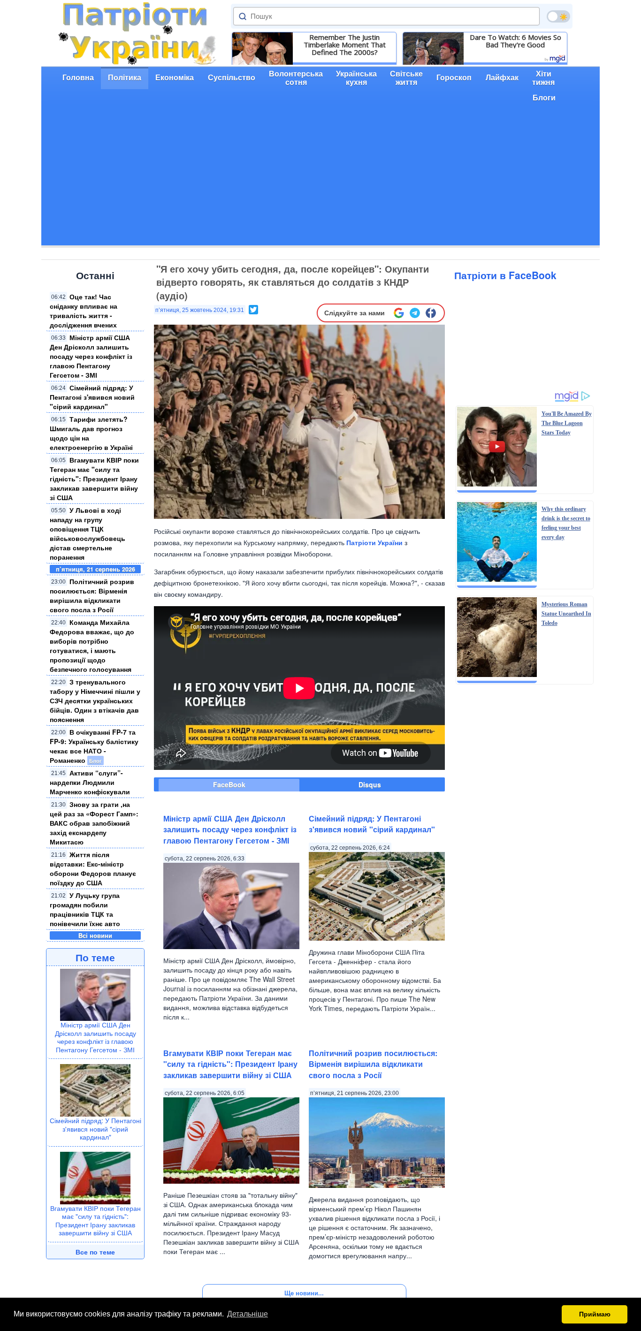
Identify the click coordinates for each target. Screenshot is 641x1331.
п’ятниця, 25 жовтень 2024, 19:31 (199, 310)
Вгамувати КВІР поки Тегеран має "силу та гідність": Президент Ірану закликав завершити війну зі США (94, 478)
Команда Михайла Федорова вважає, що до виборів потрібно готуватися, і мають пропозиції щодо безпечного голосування (92, 645)
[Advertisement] (320, 179)
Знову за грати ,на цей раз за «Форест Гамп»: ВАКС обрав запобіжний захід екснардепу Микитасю (94, 822)
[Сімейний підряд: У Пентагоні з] (95, 1089)
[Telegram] (414, 312)
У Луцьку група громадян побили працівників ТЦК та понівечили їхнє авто (85, 909)
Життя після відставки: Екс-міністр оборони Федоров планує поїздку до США (93, 868)
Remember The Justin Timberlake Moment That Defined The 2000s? (345, 44)
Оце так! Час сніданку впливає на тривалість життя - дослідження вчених (83, 310)
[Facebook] (430, 312)
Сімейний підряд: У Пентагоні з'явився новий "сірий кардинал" (92, 397)
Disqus (370, 784)
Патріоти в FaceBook (505, 275)
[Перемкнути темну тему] (558, 16)
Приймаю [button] (594, 1314)
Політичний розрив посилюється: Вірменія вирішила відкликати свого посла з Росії (92, 595)
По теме (95, 957)
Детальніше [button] (247, 1314)
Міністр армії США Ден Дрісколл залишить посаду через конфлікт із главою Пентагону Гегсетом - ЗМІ (91, 356)
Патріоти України (374, 542)
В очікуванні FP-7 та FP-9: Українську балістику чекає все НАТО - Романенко (94, 746)
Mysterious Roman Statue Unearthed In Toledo (566, 613)
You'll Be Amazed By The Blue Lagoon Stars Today (567, 423)
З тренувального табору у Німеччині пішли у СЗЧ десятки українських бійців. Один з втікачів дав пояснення (95, 700)
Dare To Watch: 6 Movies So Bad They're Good (515, 40)
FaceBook (229, 784)
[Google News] (398, 312)
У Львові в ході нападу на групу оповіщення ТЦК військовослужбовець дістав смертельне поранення (87, 533)
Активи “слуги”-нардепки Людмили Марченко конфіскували (90, 782)
